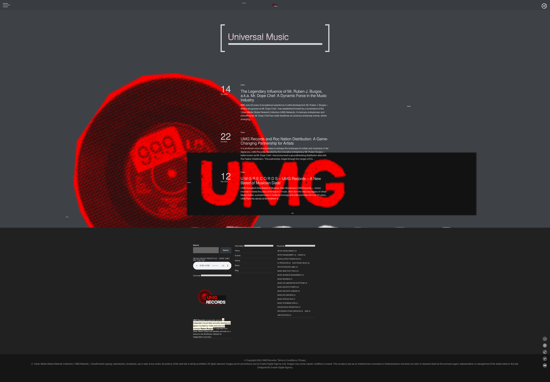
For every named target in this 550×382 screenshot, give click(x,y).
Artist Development (287, 251)
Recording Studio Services (290, 311)
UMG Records (284, 315)
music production (286, 299)
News (243, 85)
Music (237, 265)
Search (196, 245)
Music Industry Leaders (288, 291)
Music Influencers (286, 295)
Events (237, 255)
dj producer (284, 263)
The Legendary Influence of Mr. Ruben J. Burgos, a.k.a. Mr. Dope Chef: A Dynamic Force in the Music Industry (284, 95)
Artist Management (286, 255)
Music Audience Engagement (290, 275)
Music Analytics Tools (288, 271)
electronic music (301, 263)
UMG (308, 311)
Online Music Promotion (288, 307)
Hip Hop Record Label (287, 267)
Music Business (284, 279)
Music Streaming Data (287, 303)
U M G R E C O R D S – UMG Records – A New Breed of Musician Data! (281, 180)
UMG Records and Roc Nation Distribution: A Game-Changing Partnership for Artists (284, 141)
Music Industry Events (288, 287)
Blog (236, 270)
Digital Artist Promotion (289, 259)
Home (237, 250)
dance (301, 255)
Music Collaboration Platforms (292, 283)
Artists (237, 260)
